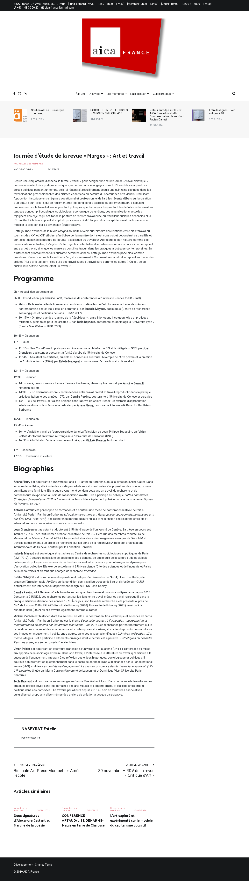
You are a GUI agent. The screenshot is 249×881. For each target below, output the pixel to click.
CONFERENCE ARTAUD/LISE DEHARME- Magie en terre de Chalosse (83, 820)
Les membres (115, 93)
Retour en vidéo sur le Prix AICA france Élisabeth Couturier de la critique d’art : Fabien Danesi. (107, 115)
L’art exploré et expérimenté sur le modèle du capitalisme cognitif (131, 820)
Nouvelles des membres (28, 163)
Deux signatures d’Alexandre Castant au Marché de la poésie (32, 820)
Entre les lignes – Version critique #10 (165, 112)
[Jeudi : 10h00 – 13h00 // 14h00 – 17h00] (186, 3)
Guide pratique (162, 93)
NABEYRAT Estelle (23, 169)
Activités (94, 93)
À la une (81, 93)
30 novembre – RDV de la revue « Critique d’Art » (126, 770)
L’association (138, 93)
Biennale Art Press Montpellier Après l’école (47, 770)
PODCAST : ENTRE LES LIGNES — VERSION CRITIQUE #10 (49, 112)
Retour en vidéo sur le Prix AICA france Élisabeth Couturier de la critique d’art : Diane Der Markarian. (226, 115)
